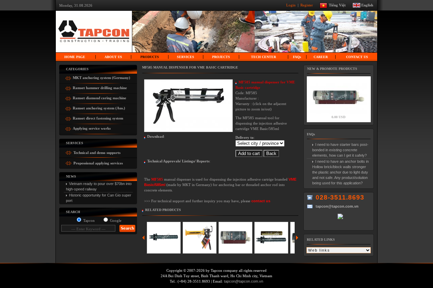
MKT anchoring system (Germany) (101, 77)
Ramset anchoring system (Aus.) (99, 107)
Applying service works (92, 127)
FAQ (297, 57)
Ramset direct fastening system (98, 117)
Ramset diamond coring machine (99, 97)
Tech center (263, 57)
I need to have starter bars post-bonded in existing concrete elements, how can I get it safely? (340, 149)
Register (307, 5)
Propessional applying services (97, 163)
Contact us (357, 57)
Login (291, 5)
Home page (74, 57)
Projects (221, 57)
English (367, 5)
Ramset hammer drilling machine (100, 87)
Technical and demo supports (96, 153)
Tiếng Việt (340, 5)
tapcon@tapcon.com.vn (243, 281)
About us (113, 57)
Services (185, 57)
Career (321, 57)
